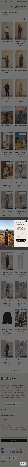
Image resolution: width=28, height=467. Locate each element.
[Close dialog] (26, 221)
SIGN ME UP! (21, 240)
